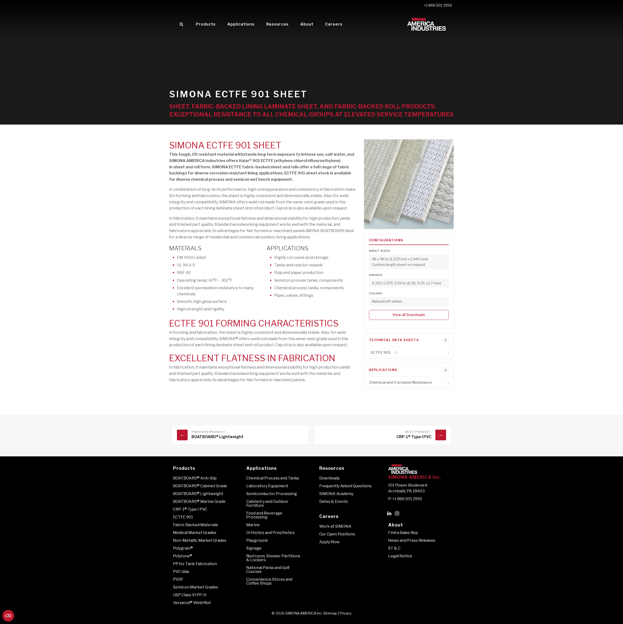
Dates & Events (333, 501)
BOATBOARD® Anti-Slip (195, 478)
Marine (253, 525)
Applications (241, 24)
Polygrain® (183, 548)
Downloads (329, 478)
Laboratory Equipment (267, 486)
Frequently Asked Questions (345, 486)
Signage (254, 548)
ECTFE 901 (183, 517)
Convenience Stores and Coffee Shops (269, 581)
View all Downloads (409, 315)
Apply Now (329, 542)
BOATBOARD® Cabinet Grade (200, 486)
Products (206, 24)
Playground (256, 540)
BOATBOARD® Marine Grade (199, 501)
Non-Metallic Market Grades (199, 540)
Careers (333, 24)
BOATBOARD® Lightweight (198, 493)
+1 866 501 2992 (438, 5)
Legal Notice (400, 556)
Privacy (345, 613)
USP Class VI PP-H (189, 595)
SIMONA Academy (336, 493)
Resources (277, 24)
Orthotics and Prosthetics (270, 532)
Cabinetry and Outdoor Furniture (267, 503)
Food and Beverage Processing (264, 515)
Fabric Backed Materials (195, 525)
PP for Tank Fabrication (195, 563)
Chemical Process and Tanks (272, 478)
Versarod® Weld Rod (192, 602)
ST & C (394, 548)
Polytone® (182, 556)
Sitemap (330, 613)
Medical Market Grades (194, 532)
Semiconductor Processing (271, 493)
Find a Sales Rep (403, 532)
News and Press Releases (411, 540)
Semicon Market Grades (195, 587)
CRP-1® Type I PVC (190, 509)
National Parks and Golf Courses (268, 569)
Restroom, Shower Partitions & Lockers (273, 558)
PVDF (178, 579)
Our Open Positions (337, 534)
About (306, 24)
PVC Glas (181, 571)
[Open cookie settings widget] (8, 616)
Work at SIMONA (335, 526)
